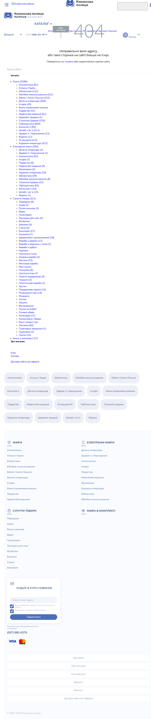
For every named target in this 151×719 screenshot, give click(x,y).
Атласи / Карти (24, 24)
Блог (13, 352)
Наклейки (28, 53)
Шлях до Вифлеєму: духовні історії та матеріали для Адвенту (35, 606)
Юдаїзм (19, 30)
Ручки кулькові (28, 47)
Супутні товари (24, 510)
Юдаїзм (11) (25, 136)
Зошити (29, 56)
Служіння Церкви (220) (32, 120)
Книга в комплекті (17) (25, 338)
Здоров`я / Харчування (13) (34, 133)
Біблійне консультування (60, 24)
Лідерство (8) (26, 162)
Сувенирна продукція (13, 60)
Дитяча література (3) (31, 149)
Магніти (134, 50)
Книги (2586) (20, 81)
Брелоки (94, 47)
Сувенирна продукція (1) (32, 328)
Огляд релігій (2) (28, 140)
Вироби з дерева (26, 50)
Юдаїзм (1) (25, 195)
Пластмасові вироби (94, 53)
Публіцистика (93, 27)
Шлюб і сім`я (121, 27)
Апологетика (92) (28, 156)
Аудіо (16, 47)
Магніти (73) (26, 260)
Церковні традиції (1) (30, 117)
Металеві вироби (28, 263)
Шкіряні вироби (120, 50)
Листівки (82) (26, 325)
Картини (88, 50)
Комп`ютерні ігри (127, 56)
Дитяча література (110, 24)
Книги (17, 442)
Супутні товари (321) (24, 198)
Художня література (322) (33, 143)
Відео (40, 47)
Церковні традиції (55, 27)
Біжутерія (112, 47)
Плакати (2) (25, 279)
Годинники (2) (26, 331)
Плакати (77, 53)
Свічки (20, 56)
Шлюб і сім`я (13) (28, 192)
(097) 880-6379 (17, 632)
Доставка (78, 657)
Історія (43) (25, 104)
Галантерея (50, 47)
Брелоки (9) (25, 224)
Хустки (109, 53)
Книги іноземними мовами (33, 107)
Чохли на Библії (58, 56)
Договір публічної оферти (25, 361)
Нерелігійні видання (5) (32, 166)
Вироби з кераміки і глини (50, 50)
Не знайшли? (78, 674)
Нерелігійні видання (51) (32, 114)
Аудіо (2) (24, 205)
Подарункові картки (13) (32, 289)
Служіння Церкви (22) (31, 182)
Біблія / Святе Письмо (87, 24)
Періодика (7, 47)
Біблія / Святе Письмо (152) (34, 97)
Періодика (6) (26, 201)
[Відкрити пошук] (132, 6)
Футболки (83, 47)
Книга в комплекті (101, 510)
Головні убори (75, 56)
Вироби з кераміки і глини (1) (35, 244)
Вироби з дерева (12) (30, 240)
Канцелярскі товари (106, 56)
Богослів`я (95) (27, 127)
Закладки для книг (67, 47)
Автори (15, 356)
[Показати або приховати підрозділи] (23, 21)
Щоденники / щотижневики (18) (36, 237)
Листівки (142, 56)
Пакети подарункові (61, 53)
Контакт (78, 690)
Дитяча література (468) (32, 101)
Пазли (41, 60)
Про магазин (78, 666)
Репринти (11, 56)
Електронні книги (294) (25, 146)
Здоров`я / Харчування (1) (33, 153)
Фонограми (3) (27, 169)
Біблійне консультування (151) (36, 94)
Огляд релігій (31, 30)
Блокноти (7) (26, 234)
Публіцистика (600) (29, 123)
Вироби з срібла (74, 50)
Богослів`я (107, 27)
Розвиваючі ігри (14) (30, 292)
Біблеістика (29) (28, 175)
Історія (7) (24, 159)
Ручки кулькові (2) (29, 208)
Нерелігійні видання (94, 37)
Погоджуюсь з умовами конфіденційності (30, 610)
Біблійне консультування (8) (34, 179)
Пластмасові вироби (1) (32, 283)
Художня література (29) (32, 172)
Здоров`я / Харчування (35, 37)
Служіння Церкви (75, 27)
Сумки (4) (24, 227)
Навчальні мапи (102, 50)
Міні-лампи (16, 53)
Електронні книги (100, 442)
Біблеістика (7, 40)
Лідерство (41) (27, 110)
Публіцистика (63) (29, 185)
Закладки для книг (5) (31, 218)
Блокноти (124, 47)
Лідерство (16, 27)
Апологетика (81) (28, 84)
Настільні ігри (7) (28, 273)
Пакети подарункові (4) (32, 276)
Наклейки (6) (26, 270)
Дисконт (78, 682)
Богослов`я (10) (28, 188)
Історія (124, 24)
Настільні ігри (41, 53)
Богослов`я (85, 40)
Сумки (103, 47)
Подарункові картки (125, 53)
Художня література (51, 30)
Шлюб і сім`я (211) (29, 130)
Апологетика (8, 24)
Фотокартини (41, 56)
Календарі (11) (27, 315)
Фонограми (112, 37)
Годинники (31, 60)
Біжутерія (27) (27, 231)
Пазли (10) (25, 335)
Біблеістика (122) (28, 91)
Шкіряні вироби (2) (29, 257)
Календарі (89, 56)
